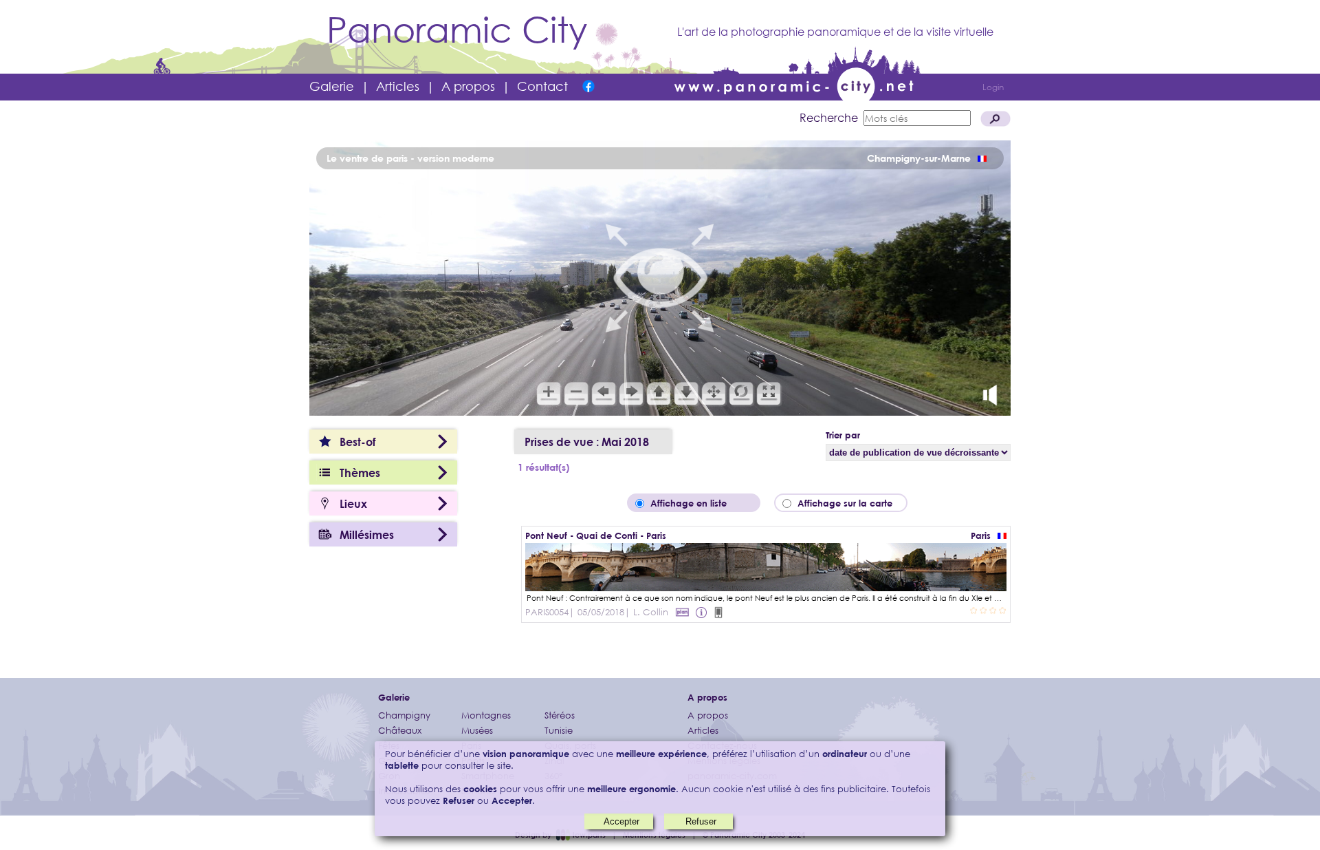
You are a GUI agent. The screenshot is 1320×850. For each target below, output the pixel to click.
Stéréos (559, 715)
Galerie (331, 86)
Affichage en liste (698, 503)
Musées (477, 730)
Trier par (843, 434)
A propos (468, 86)
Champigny (404, 715)
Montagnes (486, 715)
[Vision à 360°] (765, 587)
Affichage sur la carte (849, 503)
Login (993, 87)
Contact (542, 86)
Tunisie (558, 730)
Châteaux (399, 730)
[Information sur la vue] (703, 612)
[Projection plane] (682, 612)
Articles (397, 86)
